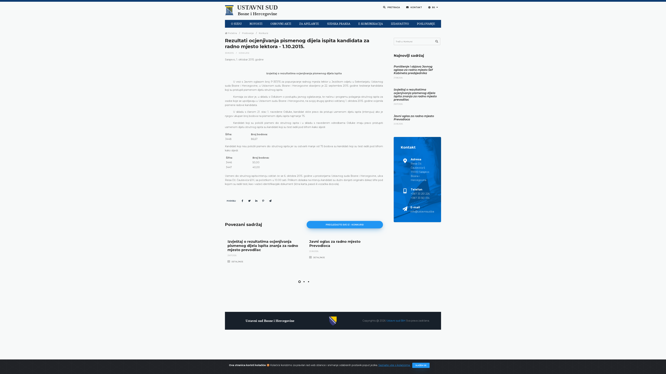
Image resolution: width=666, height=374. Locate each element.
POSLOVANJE (426, 23)
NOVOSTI (256, 23)
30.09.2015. (229, 53)
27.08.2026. (398, 78)
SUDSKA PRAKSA (338, 23)
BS (433, 7)
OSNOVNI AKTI (280, 23)
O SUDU (236, 23)
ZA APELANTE (309, 23)
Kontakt (416, 7)
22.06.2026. (314, 251)
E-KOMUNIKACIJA (370, 23)
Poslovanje (248, 33)
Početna (232, 33)
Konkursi (263, 33)
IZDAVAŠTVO (400, 23)
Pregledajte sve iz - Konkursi (345, 224)
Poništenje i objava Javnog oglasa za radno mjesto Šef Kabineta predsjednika (413, 70)
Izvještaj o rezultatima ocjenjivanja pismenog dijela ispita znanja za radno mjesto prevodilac (263, 245)
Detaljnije (237, 261)
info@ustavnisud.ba (422, 211)
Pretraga (393, 7)
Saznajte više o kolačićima (394, 365)
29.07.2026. (232, 255)
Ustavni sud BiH (396, 320)
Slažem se (420, 365)
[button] (299, 282)
